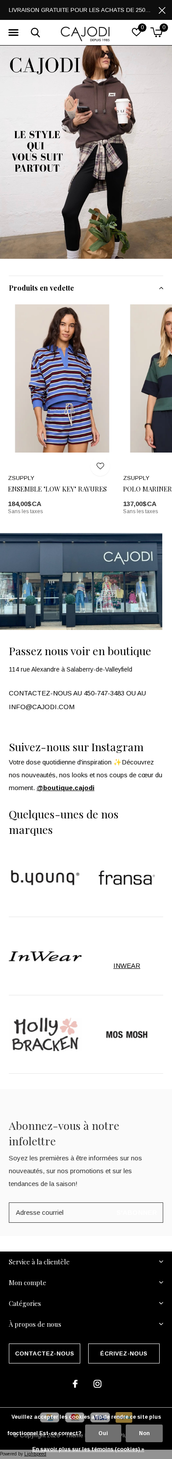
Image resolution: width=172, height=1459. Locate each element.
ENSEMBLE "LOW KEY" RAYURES (57, 488)
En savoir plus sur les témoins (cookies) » (88, 1449)
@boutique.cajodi (65, 787)
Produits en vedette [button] (41, 287)
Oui (103, 1433)
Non (144, 1433)
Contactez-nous (44, 1353)
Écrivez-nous (123, 1353)
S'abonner (136, 1212)
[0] (156, 32)
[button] (13, 33)
